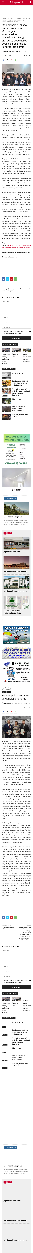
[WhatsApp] (15, 60)
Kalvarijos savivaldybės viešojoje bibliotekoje (13, 612)
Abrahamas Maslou (25, 289)
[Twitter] (7, 60)
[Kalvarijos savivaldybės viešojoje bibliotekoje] (16, 602)
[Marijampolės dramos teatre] (16, 582)
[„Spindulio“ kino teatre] (16, 543)
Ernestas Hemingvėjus (13, 517)
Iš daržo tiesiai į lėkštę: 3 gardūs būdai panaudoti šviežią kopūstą (20, 383)
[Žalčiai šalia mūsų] (16, 350)
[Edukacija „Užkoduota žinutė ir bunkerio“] (6, 417)
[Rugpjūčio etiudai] (6, 375)
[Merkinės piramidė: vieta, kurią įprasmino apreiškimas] (27, 350)
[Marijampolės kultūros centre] (16, 562)
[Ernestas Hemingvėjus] (16, 508)
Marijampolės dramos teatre (15, 591)
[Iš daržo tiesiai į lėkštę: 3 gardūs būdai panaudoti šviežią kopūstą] (6, 383)
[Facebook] (3, 60)
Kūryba (3, 377)
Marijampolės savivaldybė (11, 51)
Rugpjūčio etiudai (17, 373)
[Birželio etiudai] (6, 401)
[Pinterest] (11, 60)
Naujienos (10, 18)
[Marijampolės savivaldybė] (3, 51)
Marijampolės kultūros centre (15, 571)
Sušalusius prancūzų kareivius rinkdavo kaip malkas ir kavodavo (19, 409)
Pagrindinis (4, 18)
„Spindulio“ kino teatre (12, 552)
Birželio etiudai (16, 399)
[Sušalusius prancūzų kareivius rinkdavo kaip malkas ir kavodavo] (6, 409)
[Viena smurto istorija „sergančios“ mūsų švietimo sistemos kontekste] (6, 350)
